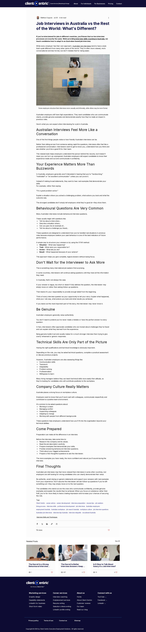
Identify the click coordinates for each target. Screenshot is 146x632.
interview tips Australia (60, 512)
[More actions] (108, 17)
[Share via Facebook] (37, 524)
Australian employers (93, 506)
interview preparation (78, 503)
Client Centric (40, 503)
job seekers (99, 503)
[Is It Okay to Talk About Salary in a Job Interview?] (105, 553)
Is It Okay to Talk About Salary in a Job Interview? (104, 565)
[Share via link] (52, 524)
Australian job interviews (44, 512)
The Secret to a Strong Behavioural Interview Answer (39, 565)
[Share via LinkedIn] (47, 524)
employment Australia (43, 509)
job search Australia (72, 509)
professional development (66, 506)
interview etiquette (75, 512)
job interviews (80, 506)
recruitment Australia (89, 512)
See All (117, 541)
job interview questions (100, 509)
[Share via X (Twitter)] (42, 524)
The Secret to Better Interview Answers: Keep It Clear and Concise (72, 565)
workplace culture (86, 509)
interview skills (51, 506)
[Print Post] (57, 524)
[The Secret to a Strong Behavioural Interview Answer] (40, 553)
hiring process (41, 506)
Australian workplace (58, 509)
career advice (50, 503)
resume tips (90, 503)
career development (63, 503)
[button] (75, 3)
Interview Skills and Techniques (47, 517)
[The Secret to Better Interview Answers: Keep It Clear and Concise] (73, 553)
